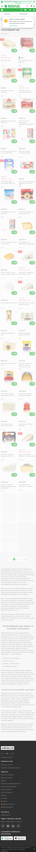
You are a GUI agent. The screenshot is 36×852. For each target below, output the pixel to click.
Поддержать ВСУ (6, 757)
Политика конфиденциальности (11, 783)
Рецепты (3, 795)
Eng (12, 753)
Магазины (4, 801)
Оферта (3, 780)
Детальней (18, 3)
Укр (2, 753)
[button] (27, 6)
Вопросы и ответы (7, 765)
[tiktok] (18, 826)
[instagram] (8, 826)
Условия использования (8, 786)
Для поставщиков (6, 792)
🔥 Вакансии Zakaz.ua (8, 804)
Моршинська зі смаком (25, 1)
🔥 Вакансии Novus (7, 807)
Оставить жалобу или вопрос (10, 768)
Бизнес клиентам (6, 789)
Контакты (4, 798)
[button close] (34, 2)
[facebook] (3, 826)
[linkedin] (13, 826)
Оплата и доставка (7, 775)
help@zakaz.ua (5, 815)
